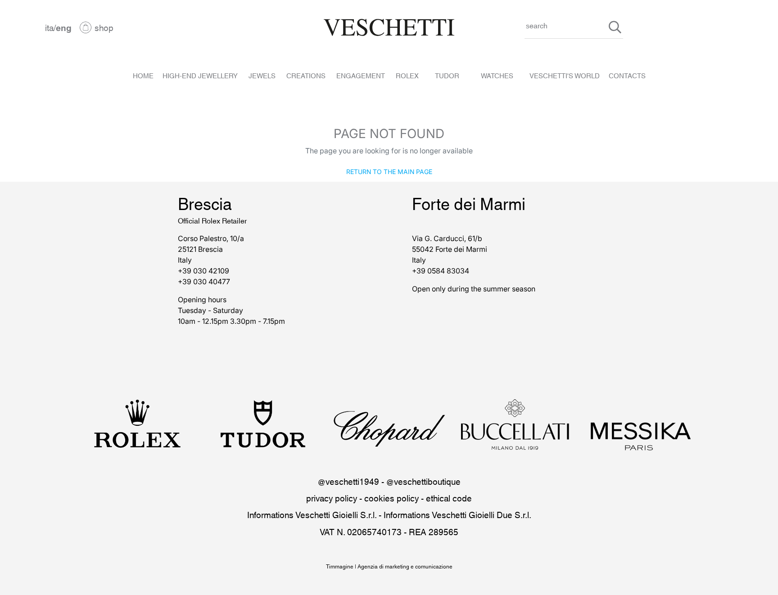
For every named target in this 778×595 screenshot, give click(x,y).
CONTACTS (627, 75)
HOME (143, 75)
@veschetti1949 (348, 481)
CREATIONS (306, 75)
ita (49, 27)
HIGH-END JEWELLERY (200, 75)
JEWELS (262, 75)
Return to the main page (389, 171)
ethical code (449, 498)
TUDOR (447, 75)
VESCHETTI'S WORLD (564, 75)
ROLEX (407, 75)
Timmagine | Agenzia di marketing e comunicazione (389, 566)
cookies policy (391, 498)
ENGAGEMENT (360, 75)
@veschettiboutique (423, 481)
